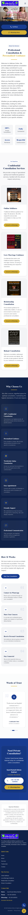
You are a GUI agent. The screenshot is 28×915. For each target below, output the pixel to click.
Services (3, 861)
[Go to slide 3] (14, 20)
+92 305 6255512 (11, 894)
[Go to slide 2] (12, 20)
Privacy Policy (17, 910)
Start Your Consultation (10, 576)
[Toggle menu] (25, 3)
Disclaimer (10, 910)
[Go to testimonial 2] (13, 730)
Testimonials (4, 864)
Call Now (15, 27)
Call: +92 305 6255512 (15, 780)
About (2, 858)
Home (2, 855)
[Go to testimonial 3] (15, 730)
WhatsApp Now (15, 32)
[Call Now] (24, 905)
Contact (3, 866)
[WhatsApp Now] (24, 911)
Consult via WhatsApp (12, 225)
